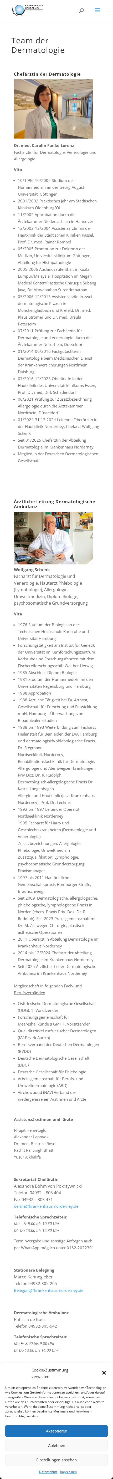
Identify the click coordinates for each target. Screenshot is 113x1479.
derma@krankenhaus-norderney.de (46, 1206)
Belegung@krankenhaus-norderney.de (48, 1290)
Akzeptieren (56, 1431)
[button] (104, 1373)
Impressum (68, 1472)
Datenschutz (48, 1472)
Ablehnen (56, 1445)
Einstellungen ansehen (56, 1459)
